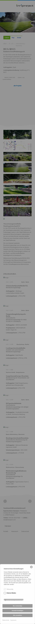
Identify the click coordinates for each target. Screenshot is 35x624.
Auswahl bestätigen (17, 610)
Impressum (13, 620)
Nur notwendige (17, 605)
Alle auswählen (17, 615)
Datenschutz (5, 620)
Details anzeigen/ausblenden (15, 600)
